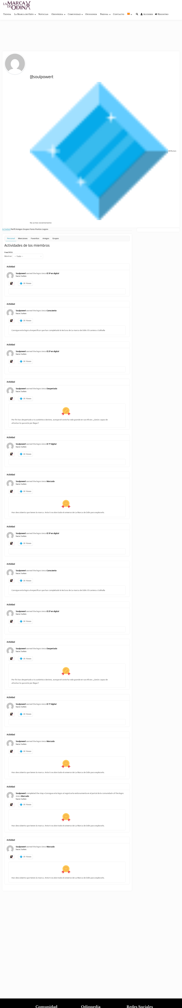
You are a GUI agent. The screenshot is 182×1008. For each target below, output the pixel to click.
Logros (45, 229)
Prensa (104, 14)
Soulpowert (21, 273)
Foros (32, 229)
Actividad (6, 229)
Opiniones (91, 14)
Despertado (52, 388)
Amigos (19, 229)
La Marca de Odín (24, 14)
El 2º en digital (53, 351)
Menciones (23, 238)
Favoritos (35, 238)
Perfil (13, 229)
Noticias (43, 14)
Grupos (26, 229)
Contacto (118, 14)
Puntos (38, 229)
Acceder (148, 14)
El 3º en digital (53, 273)
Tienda (7, 14)
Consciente (51, 310)
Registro (163, 14)
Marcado (51, 481)
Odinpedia (57, 14)
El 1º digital (51, 444)
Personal (11, 238)
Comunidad (74, 14)
